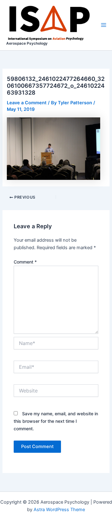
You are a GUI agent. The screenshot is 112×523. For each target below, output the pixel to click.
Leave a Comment (27, 103)
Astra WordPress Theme (59, 509)
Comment (25, 261)
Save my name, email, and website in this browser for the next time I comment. (56, 421)
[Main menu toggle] (103, 25)
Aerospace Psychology (27, 43)
